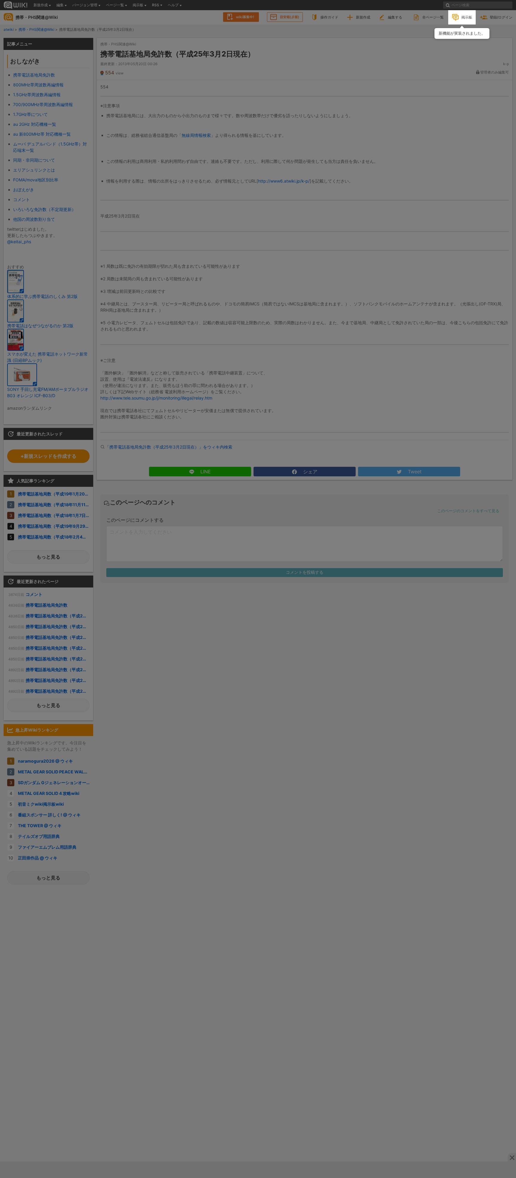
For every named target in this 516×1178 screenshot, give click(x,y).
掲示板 (466, 17)
